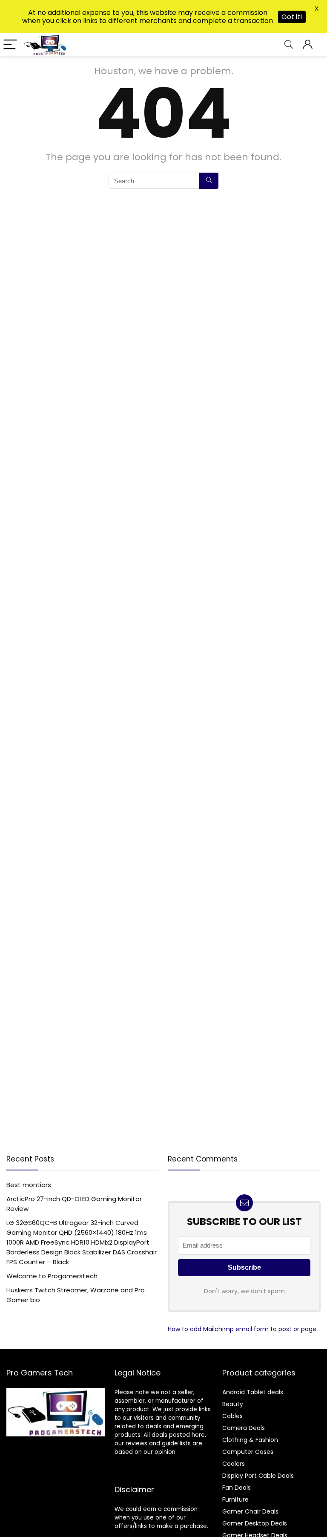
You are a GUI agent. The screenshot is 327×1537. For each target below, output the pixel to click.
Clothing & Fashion (250, 1440)
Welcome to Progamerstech (52, 1275)
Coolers (233, 1463)
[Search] (288, 45)
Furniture (235, 1499)
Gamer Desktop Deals (254, 1523)
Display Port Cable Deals (258, 1475)
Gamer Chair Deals (250, 1511)
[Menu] (10, 45)
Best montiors (28, 1184)
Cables (232, 1416)
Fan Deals (236, 1487)
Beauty (232, 1404)
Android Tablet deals (252, 1392)
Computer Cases (247, 1451)
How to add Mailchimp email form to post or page (242, 1329)
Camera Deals (243, 1428)
